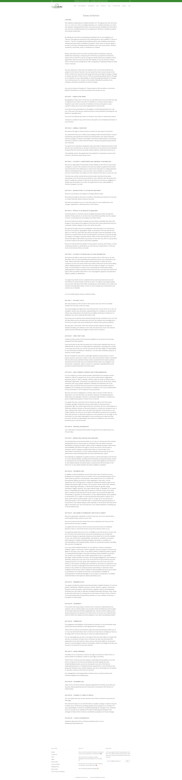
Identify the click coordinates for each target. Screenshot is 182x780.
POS (91, 777)
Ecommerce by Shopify (99, 777)
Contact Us (54, 754)
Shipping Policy (55, 766)
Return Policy (54, 769)
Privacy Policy (54, 762)
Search (53, 752)
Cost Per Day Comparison (58, 771)
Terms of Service (55, 764)
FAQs (52, 757)
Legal (52, 759)
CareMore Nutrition (80, 777)
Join (127, 761)
